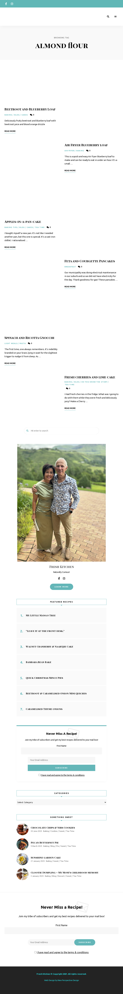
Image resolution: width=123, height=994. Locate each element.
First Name (61, 746)
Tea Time (40, 227)
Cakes (24, 115)
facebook (6, 3)
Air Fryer (69, 151)
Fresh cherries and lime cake (89, 377)
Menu (115, 17)
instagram (12, 3)
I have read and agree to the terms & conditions (63, 775)
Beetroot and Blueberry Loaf (30, 109)
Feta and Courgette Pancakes (89, 261)
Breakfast (70, 267)
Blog (17, 115)
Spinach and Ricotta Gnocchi (29, 337)
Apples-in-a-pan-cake (22, 221)
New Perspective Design (68, 980)
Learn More (61, 587)
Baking (8, 115)
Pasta (23, 343)
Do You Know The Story (94, 382)
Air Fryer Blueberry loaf (86, 145)
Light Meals (11, 343)
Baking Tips (10, 227)
